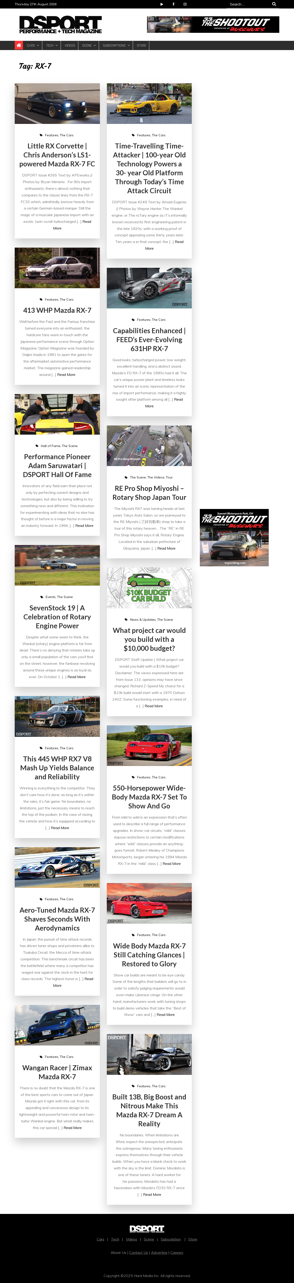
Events (51, 597)
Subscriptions (114, 45)
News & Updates (143, 620)
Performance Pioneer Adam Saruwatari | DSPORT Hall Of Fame (57, 465)
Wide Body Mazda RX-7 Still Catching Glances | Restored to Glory (149, 955)
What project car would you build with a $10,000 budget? (149, 639)
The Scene (70, 446)
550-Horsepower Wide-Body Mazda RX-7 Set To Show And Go (149, 797)
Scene (87, 45)
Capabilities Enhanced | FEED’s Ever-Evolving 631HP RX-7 (149, 339)
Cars (31, 45)
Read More (66, 374)
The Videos (155, 477)
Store (141, 45)
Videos (70, 45)
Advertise (159, 1252)
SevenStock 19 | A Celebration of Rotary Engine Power (57, 617)
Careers (176, 1252)
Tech (50, 45)
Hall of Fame (50, 446)
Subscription (171, 1239)
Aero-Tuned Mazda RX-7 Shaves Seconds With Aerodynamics (57, 919)
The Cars (67, 135)
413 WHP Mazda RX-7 (57, 310)
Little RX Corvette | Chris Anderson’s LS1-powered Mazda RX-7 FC (57, 155)
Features (51, 135)
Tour (169, 477)
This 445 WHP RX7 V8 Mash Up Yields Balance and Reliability (57, 768)
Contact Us (138, 1252)
